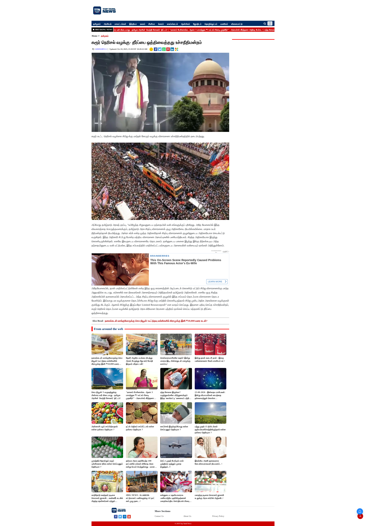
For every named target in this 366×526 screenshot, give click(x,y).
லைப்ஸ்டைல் (172, 23)
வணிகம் (224, 23)
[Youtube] (129, 516)
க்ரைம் (161, 23)
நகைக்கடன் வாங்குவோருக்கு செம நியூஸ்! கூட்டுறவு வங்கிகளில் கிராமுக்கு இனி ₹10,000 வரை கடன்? (156, 321)
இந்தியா (133, 23)
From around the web (108, 329)
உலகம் (142, 23)
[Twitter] (120, 516)
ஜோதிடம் (197, 23)
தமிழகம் (97, 23)
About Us (187, 516)
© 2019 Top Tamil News (183, 524)
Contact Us (159, 516)
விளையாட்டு (236, 23)
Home (95, 36)
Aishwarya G (101, 49)
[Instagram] (124, 516)
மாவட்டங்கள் (120, 23)
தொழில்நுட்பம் (211, 23)
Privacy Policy (218, 516)
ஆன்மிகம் (185, 23)
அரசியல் (108, 23)
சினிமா (151, 23)
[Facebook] (116, 516)
